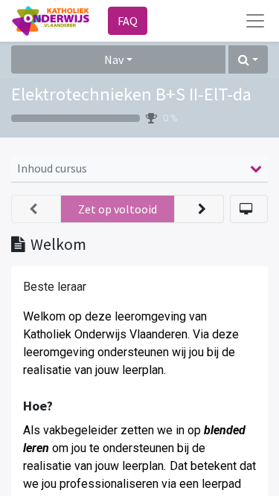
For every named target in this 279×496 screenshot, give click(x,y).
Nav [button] (114, 59)
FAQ (128, 20)
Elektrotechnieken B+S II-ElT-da (131, 94)
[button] (248, 59)
